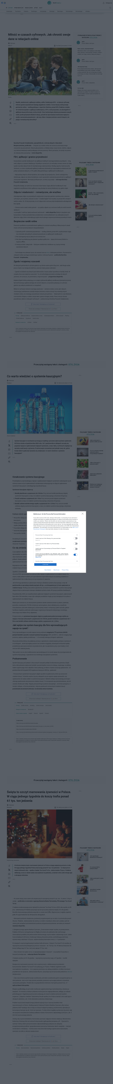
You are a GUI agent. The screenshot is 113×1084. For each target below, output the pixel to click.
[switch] (76, 538)
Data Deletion (48, 570)
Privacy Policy (65, 570)
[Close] (83, 514)
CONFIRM (45, 564)
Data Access (56, 570)
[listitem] (56, 535)
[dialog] (56, 542)
